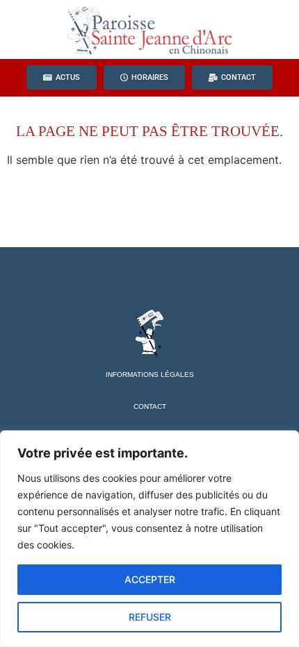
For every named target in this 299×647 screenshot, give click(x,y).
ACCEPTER (149, 579)
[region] (149, 538)
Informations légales (150, 374)
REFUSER (150, 617)
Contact (150, 406)
